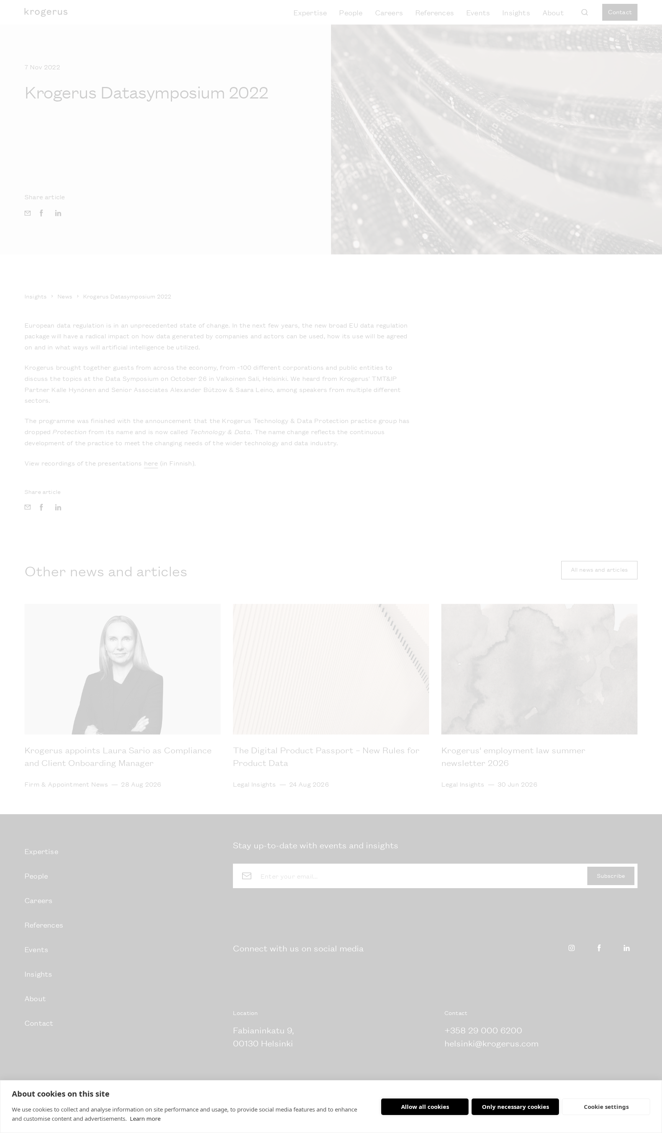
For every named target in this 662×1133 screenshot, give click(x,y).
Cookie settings (606, 1106)
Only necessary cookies (515, 1106)
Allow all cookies (425, 1106)
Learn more (145, 1118)
